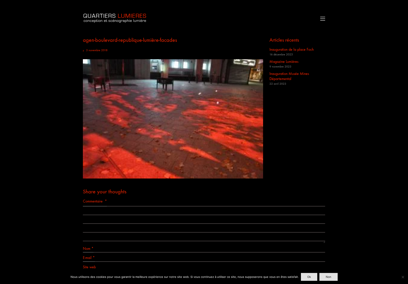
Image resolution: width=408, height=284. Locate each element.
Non (328, 276)
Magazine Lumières (283, 61)
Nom (88, 248)
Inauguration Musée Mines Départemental (289, 76)
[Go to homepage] (115, 19)
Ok (309, 276)
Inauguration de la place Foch (291, 49)
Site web (89, 267)
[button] (321, 19)
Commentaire (95, 201)
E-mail (89, 258)
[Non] (403, 277)
